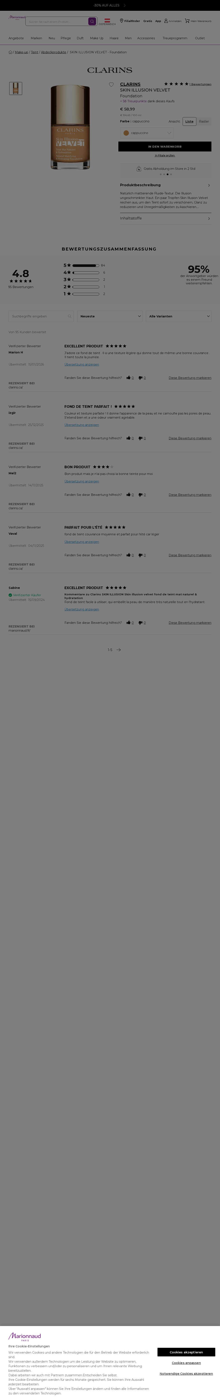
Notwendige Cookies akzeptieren (186, 1374)
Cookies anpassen (186, 1363)
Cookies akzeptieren (186, 1352)
